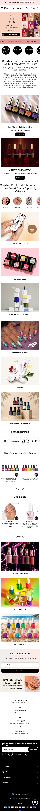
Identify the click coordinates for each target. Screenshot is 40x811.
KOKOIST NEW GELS (20, 126)
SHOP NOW (20, 134)
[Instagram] (12, 754)
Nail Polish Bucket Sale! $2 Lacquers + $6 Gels (17, 41)
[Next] (37, 35)
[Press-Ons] (29, 201)
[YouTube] (25, 754)
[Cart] (37, 8)
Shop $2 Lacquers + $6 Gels (27, 2)
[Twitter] (8, 754)
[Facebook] (4, 754)
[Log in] (34, 8)
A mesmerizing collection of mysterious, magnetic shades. (20, 173)
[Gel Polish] (5, 201)
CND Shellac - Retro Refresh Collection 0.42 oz (10, 479)
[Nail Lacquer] (17, 201)
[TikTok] (21, 754)
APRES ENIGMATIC (20, 170)
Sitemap (20, 803)
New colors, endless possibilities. (20, 130)
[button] (2, 8)
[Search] (26, 8)
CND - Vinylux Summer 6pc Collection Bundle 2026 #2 (29, 479)
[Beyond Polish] (13, 8)
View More (20, 489)
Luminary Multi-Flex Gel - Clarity (10, 524)
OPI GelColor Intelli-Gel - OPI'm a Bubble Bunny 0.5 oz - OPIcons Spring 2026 (30, 525)
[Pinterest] (17, 754)
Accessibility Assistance (21, 794)
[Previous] (2, 35)
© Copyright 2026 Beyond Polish (20, 798)
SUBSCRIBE (33, 749)
